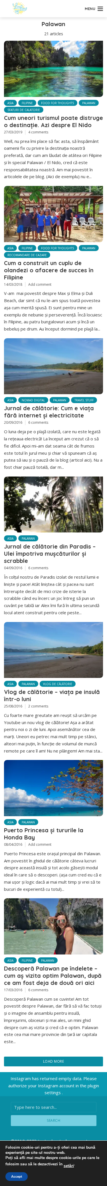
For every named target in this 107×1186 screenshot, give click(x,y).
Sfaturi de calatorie (23, 110)
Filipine (27, 103)
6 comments (38, 422)
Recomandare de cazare (27, 255)
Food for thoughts (57, 103)
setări (69, 1165)
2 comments (38, 706)
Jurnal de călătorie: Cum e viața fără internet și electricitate (49, 412)
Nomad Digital (33, 400)
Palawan (88, 103)
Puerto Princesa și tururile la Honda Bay (43, 834)
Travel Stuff (84, 400)
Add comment (39, 284)
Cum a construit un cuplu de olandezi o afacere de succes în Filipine (49, 270)
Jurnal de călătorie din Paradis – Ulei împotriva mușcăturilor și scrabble (50, 553)
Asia (10, 103)
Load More (53, 1061)
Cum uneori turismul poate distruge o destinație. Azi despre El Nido (53, 121)
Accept (16, 1176)
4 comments (38, 132)
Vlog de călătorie (57, 684)
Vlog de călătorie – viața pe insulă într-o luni (52, 695)
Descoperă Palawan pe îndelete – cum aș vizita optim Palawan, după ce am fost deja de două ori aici (53, 975)
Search (53, 1120)
